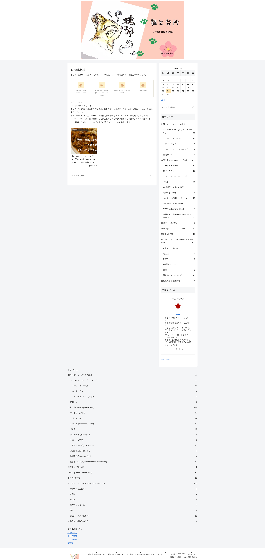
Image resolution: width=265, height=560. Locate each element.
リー (178, 314)
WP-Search (165, 359)
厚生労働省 (72, 536)
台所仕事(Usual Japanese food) (96, 554)
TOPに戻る (181, 553)
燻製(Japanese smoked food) (116, 554)
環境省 (70, 543)
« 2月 (163, 100)
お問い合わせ (191, 554)
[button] (151, 175)
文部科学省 (72, 533)
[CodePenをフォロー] (176, 349)
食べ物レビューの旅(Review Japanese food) (140, 554)
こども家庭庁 (73, 539)
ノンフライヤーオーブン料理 (165, 554)
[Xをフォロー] (173, 349)
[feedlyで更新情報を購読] (179, 349)
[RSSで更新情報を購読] (182, 349)
